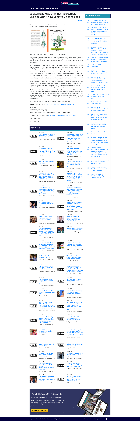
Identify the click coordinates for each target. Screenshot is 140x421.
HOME (32, 9)
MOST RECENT (39, 9)
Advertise (102, 419)
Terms (86, 419)
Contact (110, 419)
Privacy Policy (94, 419)
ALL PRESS (48, 9)
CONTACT (55, 9)
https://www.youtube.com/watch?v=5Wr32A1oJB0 (60, 104)
